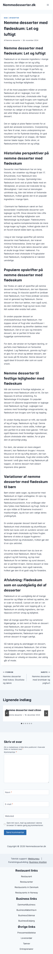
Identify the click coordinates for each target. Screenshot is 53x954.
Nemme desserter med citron (23, 710)
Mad (6, 18)
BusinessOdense (26, 915)
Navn (8, 792)
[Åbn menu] (47, 5)
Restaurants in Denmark (26, 887)
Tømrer (26, 943)
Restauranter (26, 882)
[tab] (21, 723)
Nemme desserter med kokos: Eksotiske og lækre (13, 677)
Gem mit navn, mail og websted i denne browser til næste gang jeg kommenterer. (25, 824)
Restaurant (26, 876)
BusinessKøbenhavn (26, 910)
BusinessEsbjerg (26, 921)
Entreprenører (26, 949)
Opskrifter (14, 18)
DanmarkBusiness (26, 904)
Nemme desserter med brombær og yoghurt (41, 677)
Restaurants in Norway (26, 892)
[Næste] (46, 713)
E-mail (9, 804)
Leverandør (26, 938)
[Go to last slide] (7, 713)
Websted (9, 816)
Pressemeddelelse (26, 932)
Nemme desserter (13, 40)
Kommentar (10, 752)
